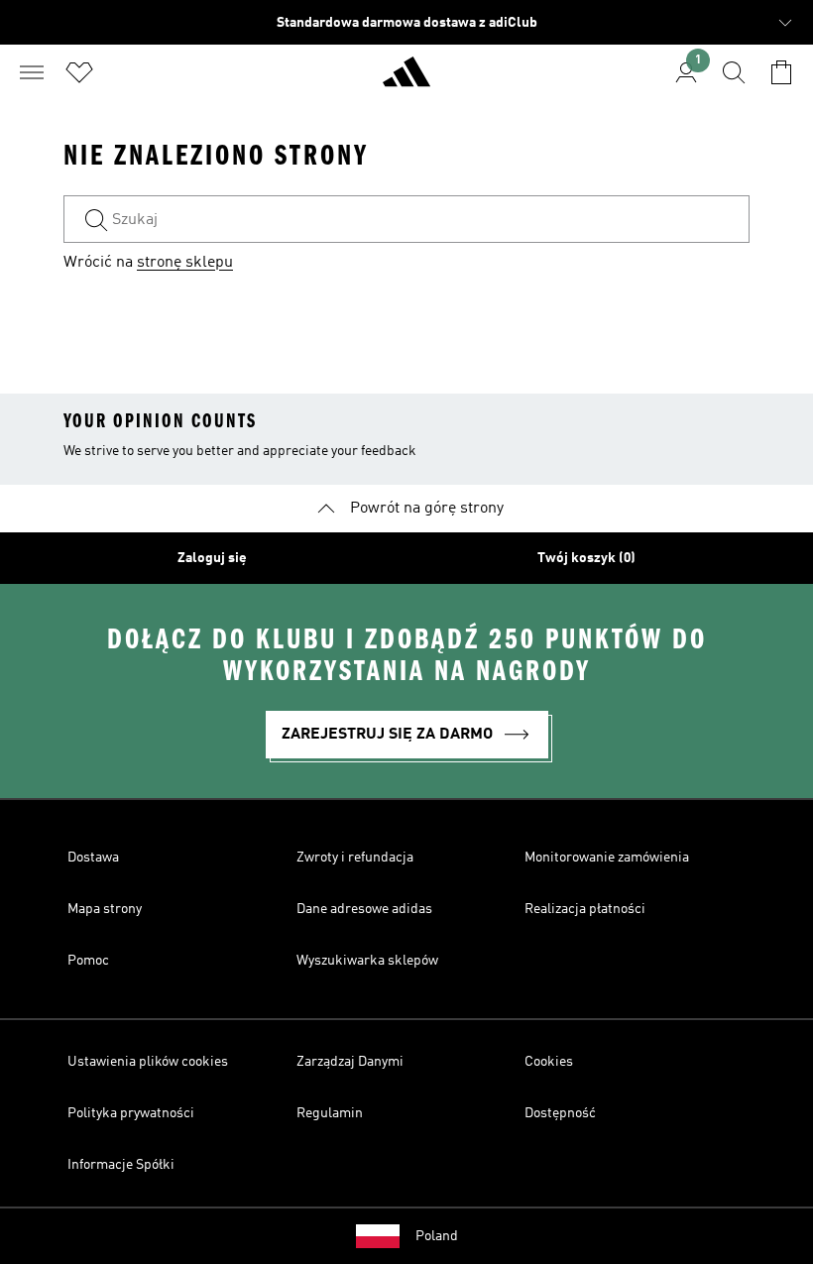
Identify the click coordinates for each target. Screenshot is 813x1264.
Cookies (548, 1062)
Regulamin (329, 1113)
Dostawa (93, 857)
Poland (436, 1236)
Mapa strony (104, 909)
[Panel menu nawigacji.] (32, 72)
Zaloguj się (212, 558)
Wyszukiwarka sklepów (367, 961)
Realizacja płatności (584, 909)
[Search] (733, 72)
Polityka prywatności (130, 1113)
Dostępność (560, 1113)
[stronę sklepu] (406, 80)
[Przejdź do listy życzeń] (79, 72)
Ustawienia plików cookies (147, 1062)
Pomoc (88, 961)
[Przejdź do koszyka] (781, 72)
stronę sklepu (185, 263)
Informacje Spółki (120, 1165)
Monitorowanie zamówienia (606, 857)
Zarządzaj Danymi (350, 1062)
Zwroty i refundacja (354, 857)
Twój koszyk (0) (586, 558)
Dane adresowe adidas (364, 909)
